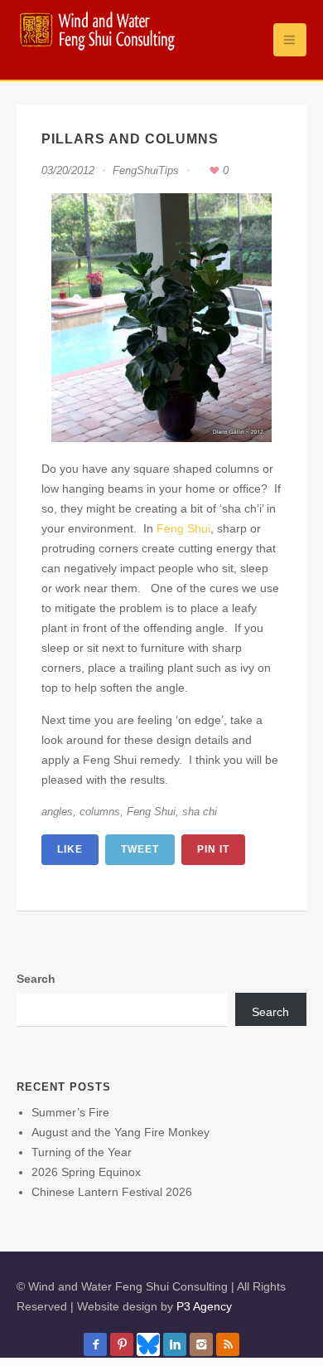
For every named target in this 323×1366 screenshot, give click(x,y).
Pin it (213, 849)
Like (70, 849)
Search (36, 978)
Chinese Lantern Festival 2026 (111, 1191)
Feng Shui (183, 528)
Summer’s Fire (70, 1112)
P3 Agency (204, 1306)
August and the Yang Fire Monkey (120, 1132)
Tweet (140, 849)
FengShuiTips (146, 170)
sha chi (199, 811)
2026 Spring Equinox (86, 1172)
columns (100, 811)
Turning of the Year (81, 1152)
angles (57, 811)
